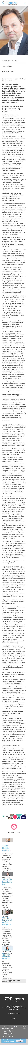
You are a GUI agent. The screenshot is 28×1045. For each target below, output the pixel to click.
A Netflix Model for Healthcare (6, 848)
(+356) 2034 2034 (15, 1013)
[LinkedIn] (16, 1018)
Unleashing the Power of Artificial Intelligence (7, 921)
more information (10, 1041)
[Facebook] (11, 1018)
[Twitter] (14, 1018)
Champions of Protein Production (6, 956)
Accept (19, 1041)
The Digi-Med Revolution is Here (7, 882)
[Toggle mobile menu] (25, 3)
